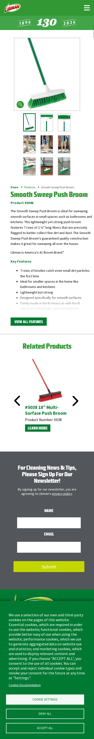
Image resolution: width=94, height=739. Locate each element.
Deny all (45, 714)
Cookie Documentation (25, 685)
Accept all (45, 728)
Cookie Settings (45, 699)
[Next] (74, 401)
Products (29, 187)
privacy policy (62, 493)
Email (49, 534)
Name (49, 510)
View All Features (28, 322)
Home (14, 187)
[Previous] (15, 395)
